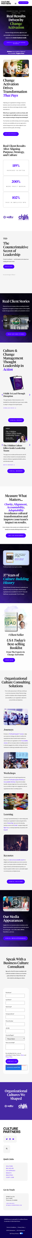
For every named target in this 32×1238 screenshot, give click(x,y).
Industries (9, 1175)
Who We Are (10, 1168)
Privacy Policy (9, 1057)
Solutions (9, 1166)
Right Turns (6, 828)
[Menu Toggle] (15, 3)
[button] (19, 322)
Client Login (10, 1177)
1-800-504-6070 (10, 1203)
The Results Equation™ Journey (16, 734)
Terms (22, 1055)
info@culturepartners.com (14, 1205)
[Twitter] (7, 1139)
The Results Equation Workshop (16, 780)
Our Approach (10, 1170)
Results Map (10, 823)
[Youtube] (13, 1139)
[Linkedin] (10, 1139)
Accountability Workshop (9, 782)
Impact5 (6, 830)
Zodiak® (16, 825)
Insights (8, 1173)
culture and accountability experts (16, 860)
